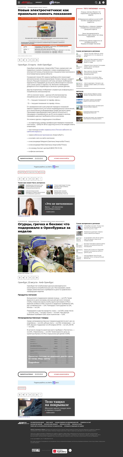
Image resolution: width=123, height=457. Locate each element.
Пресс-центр (49, 422)
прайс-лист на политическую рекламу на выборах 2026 (46, 426)
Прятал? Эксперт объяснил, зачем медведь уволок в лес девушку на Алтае (93, 55)
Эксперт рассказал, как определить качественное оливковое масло (93, 118)
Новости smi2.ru (24, 216)
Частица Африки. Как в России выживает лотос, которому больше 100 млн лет (94, 257)
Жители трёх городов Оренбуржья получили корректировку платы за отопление (57, 193)
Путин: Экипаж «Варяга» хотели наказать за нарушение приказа (92, 94)
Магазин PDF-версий (36, 424)
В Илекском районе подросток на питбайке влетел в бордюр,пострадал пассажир (90, 42)
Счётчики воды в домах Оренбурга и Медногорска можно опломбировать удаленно (35, 192)
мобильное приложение (42, 135)
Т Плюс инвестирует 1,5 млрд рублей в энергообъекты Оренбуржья (62, 186)
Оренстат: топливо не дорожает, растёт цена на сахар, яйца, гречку (50, 357)
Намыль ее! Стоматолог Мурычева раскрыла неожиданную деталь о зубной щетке (93, 251)
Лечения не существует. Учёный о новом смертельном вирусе (93, 232)
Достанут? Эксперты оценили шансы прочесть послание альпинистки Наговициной (94, 245)
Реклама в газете (77, 424)
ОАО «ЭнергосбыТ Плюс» (25, 55)
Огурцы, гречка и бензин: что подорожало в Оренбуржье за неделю (91, 13)
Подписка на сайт (85, 422)
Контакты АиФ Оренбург (51, 424)
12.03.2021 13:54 (22, 7)
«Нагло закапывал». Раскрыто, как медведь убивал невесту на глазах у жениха (94, 84)
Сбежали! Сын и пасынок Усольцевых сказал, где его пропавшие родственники (94, 67)
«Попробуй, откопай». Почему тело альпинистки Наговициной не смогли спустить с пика (94, 227)
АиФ (31, 273)
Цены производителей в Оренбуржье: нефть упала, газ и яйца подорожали (90, 35)
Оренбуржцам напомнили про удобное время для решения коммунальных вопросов (34, 186)
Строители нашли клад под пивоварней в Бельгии (91, 112)
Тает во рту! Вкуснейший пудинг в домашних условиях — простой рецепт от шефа (93, 61)
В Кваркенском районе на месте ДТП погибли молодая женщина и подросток (90, 20)
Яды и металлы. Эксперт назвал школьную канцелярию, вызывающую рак (93, 73)
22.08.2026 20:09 (22, 221)
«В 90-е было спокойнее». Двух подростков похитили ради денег (93, 78)
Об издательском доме (37, 422)
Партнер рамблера (46, 450)
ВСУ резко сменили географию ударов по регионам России (92, 100)
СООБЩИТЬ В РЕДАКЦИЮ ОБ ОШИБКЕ (74, 426)
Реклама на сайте (65, 424)
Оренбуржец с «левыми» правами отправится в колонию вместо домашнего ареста (90, 28)
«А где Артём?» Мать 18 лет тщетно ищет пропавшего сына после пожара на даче (94, 239)
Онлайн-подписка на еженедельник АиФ (66, 422)
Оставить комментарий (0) (61, 158)
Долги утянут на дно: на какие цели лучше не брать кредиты (93, 106)
